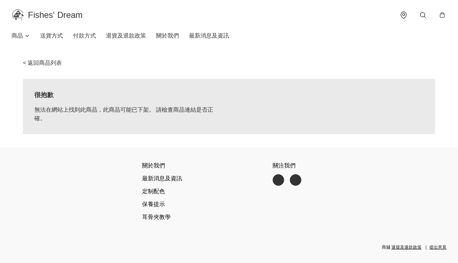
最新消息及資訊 (209, 36)
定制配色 (153, 191)
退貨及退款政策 (126, 36)
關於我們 (167, 36)
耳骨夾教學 (156, 217)
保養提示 (153, 204)
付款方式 (84, 36)
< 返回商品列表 (42, 63)
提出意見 (438, 247)
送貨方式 (51, 36)
